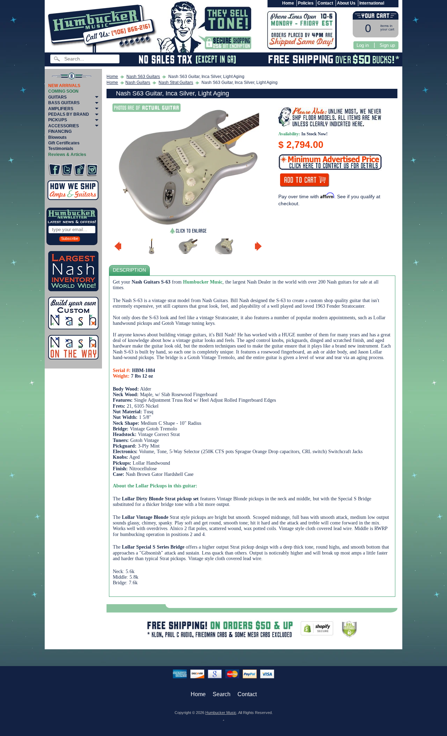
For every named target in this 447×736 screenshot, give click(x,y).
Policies (306, 3)
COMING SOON (63, 91)
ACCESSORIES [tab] (63, 125)
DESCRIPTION (129, 270)
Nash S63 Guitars (143, 76)
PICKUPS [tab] (57, 119)
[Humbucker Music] (103, 27)
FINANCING (60, 131)
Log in (363, 45)
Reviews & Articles (67, 154)
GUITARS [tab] (57, 97)
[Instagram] (92, 169)
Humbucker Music (220, 712)
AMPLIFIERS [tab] (60, 108)
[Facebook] (54, 169)
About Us (346, 3)
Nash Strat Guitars (176, 82)
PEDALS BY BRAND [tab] (68, 114)
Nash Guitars (137, 82)
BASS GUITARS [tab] (64, 102)
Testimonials (60, 148)
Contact (325, 3)
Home (288, 3)
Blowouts (57, 137)
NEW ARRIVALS (64, 85)
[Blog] (79, 169)
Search (221, 694)
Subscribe (69, 238)
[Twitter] (67, 169)
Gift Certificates (64, 143)
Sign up (387, 45)
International (371, 3)
